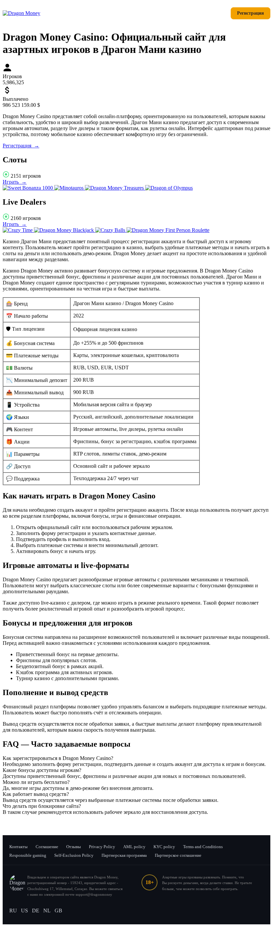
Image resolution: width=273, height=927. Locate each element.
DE (35, 910)
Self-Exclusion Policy (74, 855)
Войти (215, 13)
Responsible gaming (27, 855)
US (24, 910)
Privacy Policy (102, 846)
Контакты (18, 846)
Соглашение (47, 846)
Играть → (15, 182)
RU (13, 910)
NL (47, 910)
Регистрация (250, 13)
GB (58, 910)
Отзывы (73, 846)
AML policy (134, 846)
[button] (136, 758)
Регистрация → (21, 145)
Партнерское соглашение (178, 855)
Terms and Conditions (203, 846)
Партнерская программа (124, 855)
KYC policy (164, 846)
